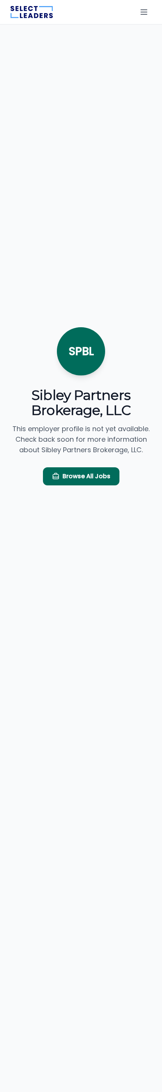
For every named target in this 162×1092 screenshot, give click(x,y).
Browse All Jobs (86, 476)
